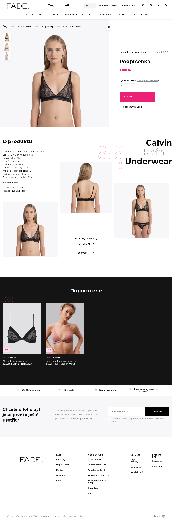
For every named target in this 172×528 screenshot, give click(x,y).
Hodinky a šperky (74, 15)
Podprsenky (47, 26)
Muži (66, 5)
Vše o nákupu (128, 5)
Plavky (121, 15)
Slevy (132, 15)
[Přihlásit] (158, 5)
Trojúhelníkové (73, 26)
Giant (163, 516)
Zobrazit (82, 253)
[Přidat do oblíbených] (109, 27)
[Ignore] (138, 422)
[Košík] (165, 5)
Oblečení (29, 15)
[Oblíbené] (151, 5)
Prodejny (103, 5)
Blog (114, 5)
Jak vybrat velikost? (147, 80)
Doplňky (56, 15)
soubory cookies (76, 516)
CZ (90, 5)
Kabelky (43, 15)
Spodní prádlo (105, 15)
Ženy (51, 5)
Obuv (90, 15)
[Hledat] (143, 5)
